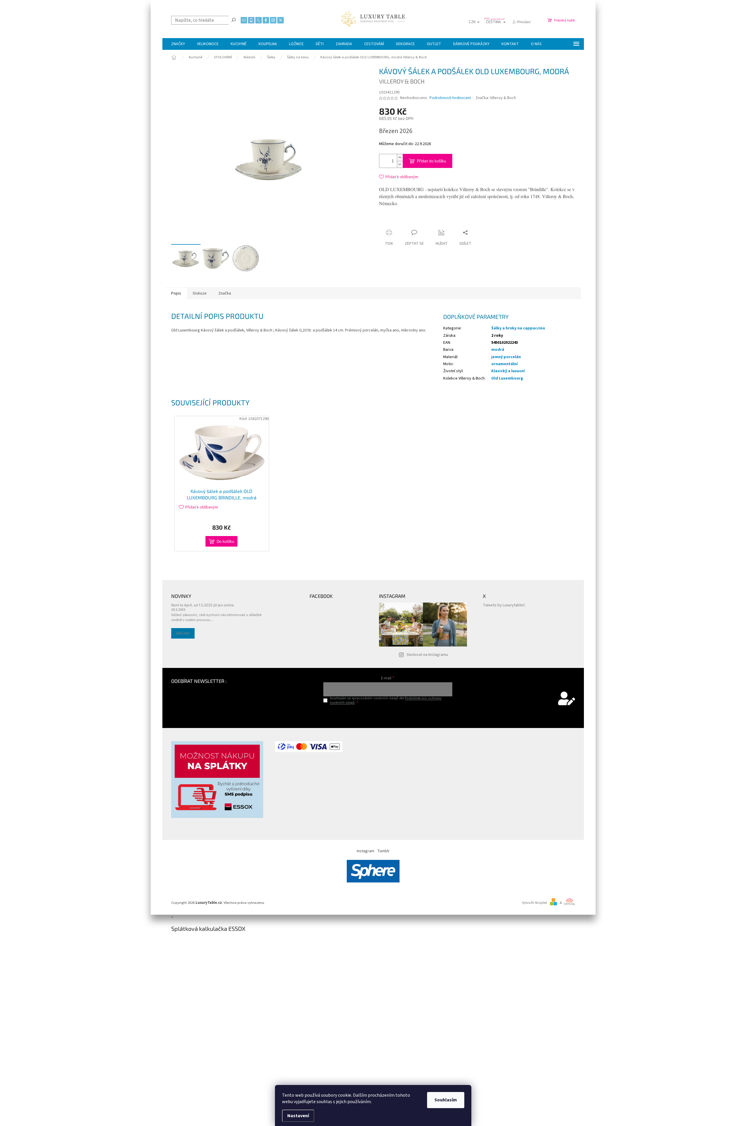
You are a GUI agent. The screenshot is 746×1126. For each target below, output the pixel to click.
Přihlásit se (387, 714)
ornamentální (504, 364)
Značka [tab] (224, 293)
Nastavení (298, 1116)
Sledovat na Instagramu (427, 655)
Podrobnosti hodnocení (450, 98)
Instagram (365, 851)
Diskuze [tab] (200, 293)
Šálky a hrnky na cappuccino (518, 328)
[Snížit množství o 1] (400, 164)
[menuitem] (178, 44)
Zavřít (433, 221)
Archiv (183, 633)
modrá (497, 350)
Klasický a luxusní (508, 371)
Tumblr (383, 851)
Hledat (234, 19)
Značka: (495, 98)
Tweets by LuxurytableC (504, 605)
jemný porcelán (506, 357)
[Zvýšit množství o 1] (400, 157)
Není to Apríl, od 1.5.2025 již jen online (202, 605)
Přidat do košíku (431, 160)
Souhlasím (445, 1100)
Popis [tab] (176, 293)
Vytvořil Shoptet (534, 902)
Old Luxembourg (507, 378)
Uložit (413, 222)
